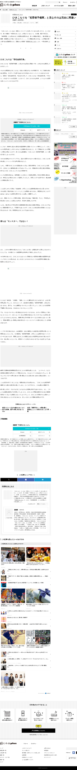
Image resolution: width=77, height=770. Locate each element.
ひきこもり (26, 22)
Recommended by (41, 693)
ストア (1, 762)
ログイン (73, 2)
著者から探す (71, 5)
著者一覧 (2, 759)
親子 (37, 22)
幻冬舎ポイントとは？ (27, 757)
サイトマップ (47, 757)
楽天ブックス (41, 130)
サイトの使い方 (25, 750)
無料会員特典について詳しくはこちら (39, 734)
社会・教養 (5, 9)
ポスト (74, 14)
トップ (1, 748)
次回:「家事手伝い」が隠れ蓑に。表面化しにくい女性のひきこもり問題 (38, 409)
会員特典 (24, 755)
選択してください (41, 504)
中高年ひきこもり (13, 9)
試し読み (20, 22)
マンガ (58, 45)
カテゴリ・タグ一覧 (4, 757)
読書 (58, 41)
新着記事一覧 (3, 750)
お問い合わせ (47, 748)
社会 (15, 22)
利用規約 (46, 750)
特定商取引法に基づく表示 (50, 755)
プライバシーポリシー (49, 752)
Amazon (22, 130)
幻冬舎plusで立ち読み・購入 (32, 126)
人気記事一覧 (3, 752)
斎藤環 (16, 510)
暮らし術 (59, 35)
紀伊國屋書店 (22, 435)
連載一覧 (2, 755)
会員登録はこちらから (39, 730)
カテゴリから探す (59, 5)
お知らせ (59, 48)
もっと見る (73, 126)
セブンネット (41, 435)
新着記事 (34, 5)
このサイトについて (27, 748)
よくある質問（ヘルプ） (28, 759)
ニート (32, 22)
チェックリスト (65, 133)
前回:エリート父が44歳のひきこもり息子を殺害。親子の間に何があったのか (13, 409)
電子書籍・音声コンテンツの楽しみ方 (31, 752)
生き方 (58, 31)
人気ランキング (45, 5)
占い (73, 133)
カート (65, 2)
